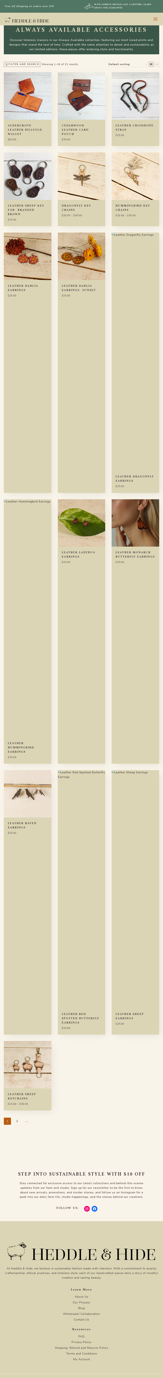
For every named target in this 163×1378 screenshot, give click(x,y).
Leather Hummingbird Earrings (21, 747)
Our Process (81, 1302)
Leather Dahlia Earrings (23, 288)
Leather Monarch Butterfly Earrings (135, 554)
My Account (81, 1359)
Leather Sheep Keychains (22, 1096)
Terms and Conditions (81, 1353)
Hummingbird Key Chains (133, 208)
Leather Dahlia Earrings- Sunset (79, 288)
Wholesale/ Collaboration (81, 1314)
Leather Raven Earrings (22, 825)
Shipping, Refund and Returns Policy (81, 1348)
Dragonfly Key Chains (76, 208)
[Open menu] (155, 19)
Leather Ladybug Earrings (79, 554)
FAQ (81, 1336)
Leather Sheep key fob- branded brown (26, 210)
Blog (81, 1308)
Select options (126, 144)
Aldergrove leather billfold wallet (25, 130)
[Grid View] (151, 64)
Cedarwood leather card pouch (75, 130)
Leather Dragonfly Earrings (135, 478)
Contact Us (81, 1319)
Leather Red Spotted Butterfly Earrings (80, 1018)
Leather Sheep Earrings (130, 1016)
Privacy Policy (81, 1342)
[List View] (157, 64)
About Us (81, 1297)
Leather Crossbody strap (135, 127)
